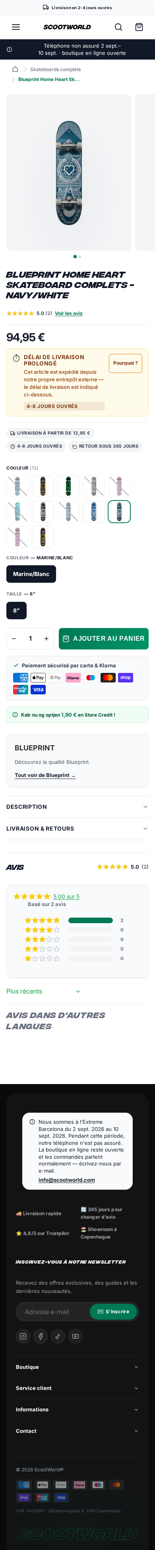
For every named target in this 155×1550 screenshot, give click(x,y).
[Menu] (15, 27)
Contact (26, 1431)
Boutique (27, 1367)
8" (16, 610)
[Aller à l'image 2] (80, 256)
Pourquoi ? (125, 363)
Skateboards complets (55, 69)
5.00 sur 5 (66, 896)
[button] (43, 920)
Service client (34, 1388)
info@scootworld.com (67, 1180)
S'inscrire (117, 1311)
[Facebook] (40, 1336)
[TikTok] (58, 1336)
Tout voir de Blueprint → (45, 775)
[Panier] (139, 27)
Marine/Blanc (31, 573)
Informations (32, 1409)
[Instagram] (23, 1336)
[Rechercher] (118, 27)
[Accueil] (15, 69)
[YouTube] (75, 1336)
